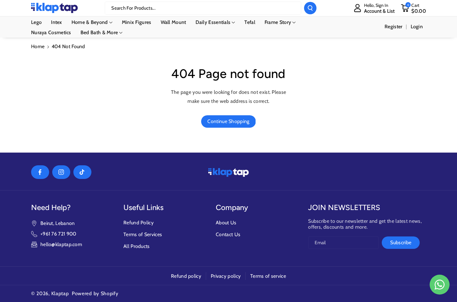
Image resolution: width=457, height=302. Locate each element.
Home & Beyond (90, 22)
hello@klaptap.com (61, 244)
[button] (413, 8)
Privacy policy (226, 276)
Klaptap (60, 293)
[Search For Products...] (310, 8)
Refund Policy (138, 223)
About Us (226, 223)
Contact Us (228, 234)
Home (37, 46)
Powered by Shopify (95, 293)
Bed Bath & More (99, 32)
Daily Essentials (213, 22)
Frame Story (278, 22)
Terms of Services (142, 234)
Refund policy (186, 276)
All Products (136, 246)
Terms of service (268, 276)
